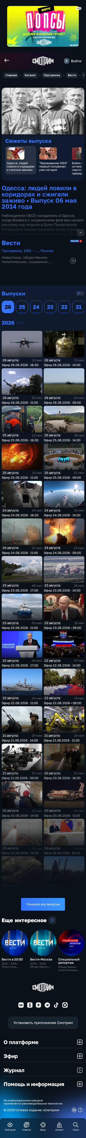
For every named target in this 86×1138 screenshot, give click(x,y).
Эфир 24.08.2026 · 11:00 (20, 553)
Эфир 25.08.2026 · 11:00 (20, 477)
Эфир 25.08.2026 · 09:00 (62, 477)
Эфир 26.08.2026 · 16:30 (20, 365)
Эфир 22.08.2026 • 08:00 (62, 703)
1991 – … (31, 251)
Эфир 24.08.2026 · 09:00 (62, 553)
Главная (11, 75)
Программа (52, 75)
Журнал (14, 1070)
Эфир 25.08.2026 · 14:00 (62, 440)
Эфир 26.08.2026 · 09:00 (62, 402)
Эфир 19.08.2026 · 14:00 (20, 890)
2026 (20, 323)
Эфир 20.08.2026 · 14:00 (20, 815)
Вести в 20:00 (12, 959)
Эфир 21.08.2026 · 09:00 (20, 778)
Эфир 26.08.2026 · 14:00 (62, 365)
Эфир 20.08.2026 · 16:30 (62, 778)
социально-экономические (25, 264)
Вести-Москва (41, 959)
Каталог (30, 75)
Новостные (11, 257)
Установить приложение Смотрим (43, 1023)
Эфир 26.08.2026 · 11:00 (20, 402)
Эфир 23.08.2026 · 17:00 (20, 590)
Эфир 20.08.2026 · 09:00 (20, 853)
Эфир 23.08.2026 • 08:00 (62, 628)
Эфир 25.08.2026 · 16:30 (20, 440)
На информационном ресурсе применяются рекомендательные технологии (33, 1102)
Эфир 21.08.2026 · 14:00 (20, 740)
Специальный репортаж (69, 961)
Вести (72, 75)
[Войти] (66, 60)
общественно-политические (25, 259)
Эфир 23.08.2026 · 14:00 (62, 590)
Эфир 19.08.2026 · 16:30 (62, 853)
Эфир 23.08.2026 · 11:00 (20, 628)
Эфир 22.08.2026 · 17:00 (20, 665)
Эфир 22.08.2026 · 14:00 (62, 665)
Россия (47, 251)
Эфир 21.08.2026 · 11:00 (62, 740)
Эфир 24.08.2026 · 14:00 (62, 515)
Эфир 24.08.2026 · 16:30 (20, 515)
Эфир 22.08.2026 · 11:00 (20, 703)
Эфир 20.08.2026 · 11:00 (62, 815)
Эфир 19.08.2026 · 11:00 (62, 890)
